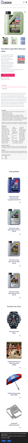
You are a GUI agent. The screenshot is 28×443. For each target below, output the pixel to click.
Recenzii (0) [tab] (4, 88)
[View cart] (26, 2)
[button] (25, 12)
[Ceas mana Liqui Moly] (14, 320)
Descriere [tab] (4, 85)
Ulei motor (10, 7)
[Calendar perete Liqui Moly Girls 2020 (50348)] (14, 350)
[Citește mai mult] (20, 202)
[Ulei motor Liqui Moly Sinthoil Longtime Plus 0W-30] (14, 185)
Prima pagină (3, 7)
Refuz (9, 440)
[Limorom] (6, 2)
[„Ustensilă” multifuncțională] (14, 412)
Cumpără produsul (7, 75)
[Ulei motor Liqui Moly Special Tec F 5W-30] (14, 280)
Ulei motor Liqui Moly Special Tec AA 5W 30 (14, 229)
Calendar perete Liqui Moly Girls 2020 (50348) (14, 363)
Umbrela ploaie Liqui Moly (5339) (14, 394)
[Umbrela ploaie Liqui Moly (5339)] (14, 382)
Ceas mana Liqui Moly (14, 332)
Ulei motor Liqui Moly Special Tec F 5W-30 (14, 293)
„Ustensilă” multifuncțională (14, 424)
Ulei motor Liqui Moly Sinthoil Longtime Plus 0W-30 (14, 198)
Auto (7, 7)
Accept (4, 440)
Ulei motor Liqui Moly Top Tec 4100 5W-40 (14, 261)
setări (8, 437)
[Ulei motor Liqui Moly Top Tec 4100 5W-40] (14, 248)
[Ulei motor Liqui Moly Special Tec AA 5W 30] (14, 216)
